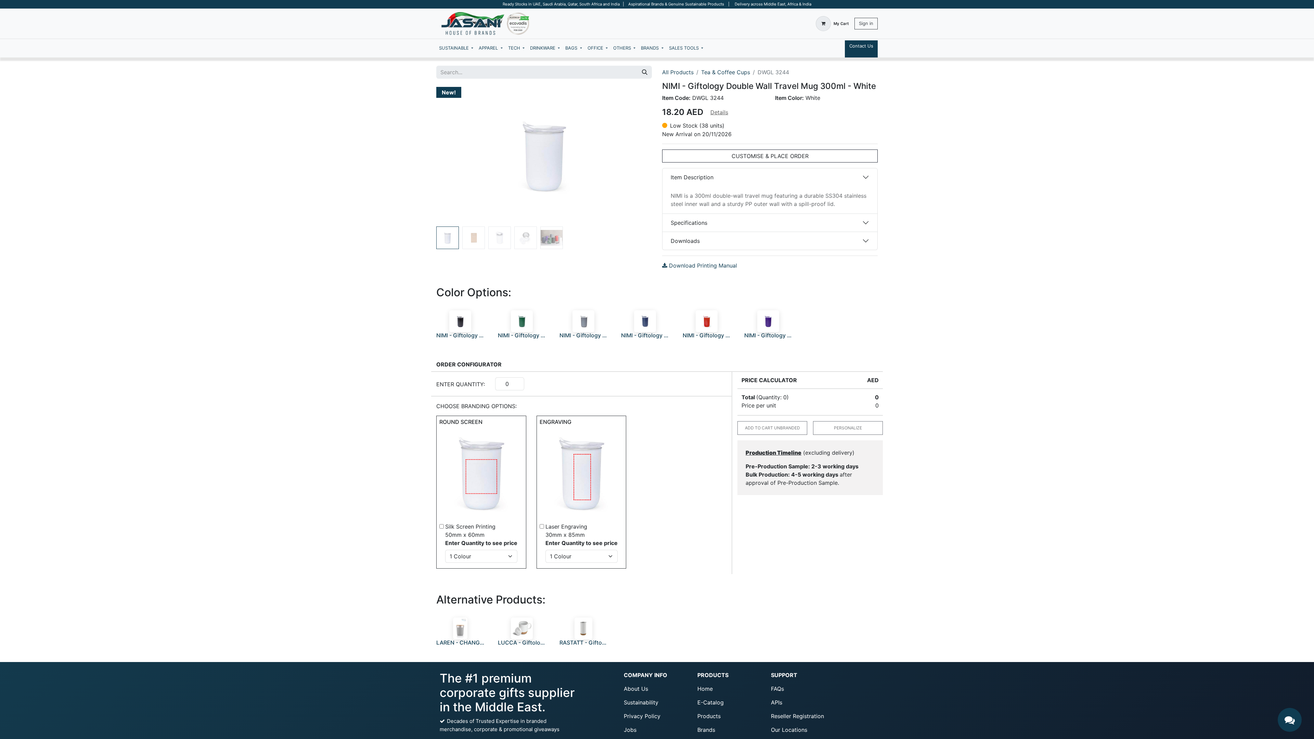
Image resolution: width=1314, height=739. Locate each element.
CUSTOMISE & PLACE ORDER (770, 156)
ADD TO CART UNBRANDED (772, 427)
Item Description (692, 177)
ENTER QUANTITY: (460, 384)
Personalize (848, 427)
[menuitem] (456, 48)
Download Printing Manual (702, 265)
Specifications (689, 222)
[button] (452, 155)
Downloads (685, 240)
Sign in (866, 23)
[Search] (644, 72)
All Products (678, 72)
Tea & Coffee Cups (725, 72)
